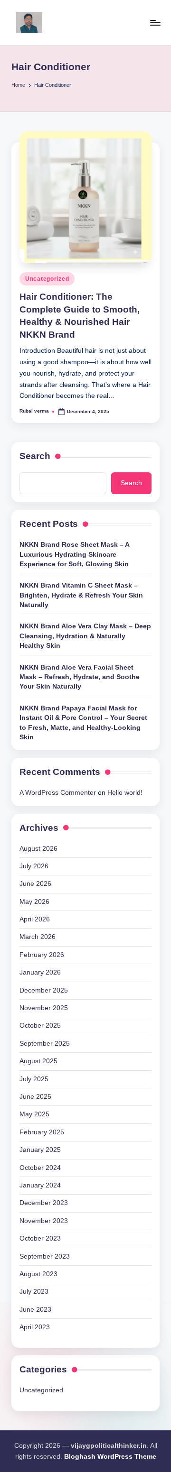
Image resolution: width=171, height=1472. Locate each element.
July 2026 (33, 866)
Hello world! (124, 792)
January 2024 (40, 1185)
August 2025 (38, 1061)
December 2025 (43, 990)
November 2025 (43, 1008)
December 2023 (43, 1202)
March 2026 (37, 936)
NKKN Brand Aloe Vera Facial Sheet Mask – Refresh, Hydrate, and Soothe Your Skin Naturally (79, 677)
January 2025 (40, 1149)
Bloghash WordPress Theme (110, 1456)
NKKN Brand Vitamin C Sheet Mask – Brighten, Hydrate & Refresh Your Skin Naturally (81, 595)
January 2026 (40, 972)
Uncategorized (47, 279)
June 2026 (35, 883)
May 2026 (34, 901)
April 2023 (34, 1327)
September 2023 (44, 1256)
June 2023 (35, 1309)
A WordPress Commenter (57, 792)
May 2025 (34, 1114)
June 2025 (35, 1096)
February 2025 (41, 1132)
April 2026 (34, 919)
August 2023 (38, 1274)
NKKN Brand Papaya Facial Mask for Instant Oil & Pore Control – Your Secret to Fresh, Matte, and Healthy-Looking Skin (83, 723)
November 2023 (43, 1220)
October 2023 (40, 1238)
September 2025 (44, 1043)
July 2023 (33, 1291)
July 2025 (33, 1079)
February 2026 (41, 954)
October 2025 (40, 1025)
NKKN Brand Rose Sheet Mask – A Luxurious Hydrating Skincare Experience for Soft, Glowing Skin (74, 554)
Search (34, 456)
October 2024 (40, 1167)
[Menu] (155, 22)
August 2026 (38, 848)
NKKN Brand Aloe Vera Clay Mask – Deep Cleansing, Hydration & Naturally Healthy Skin (85, 636)
